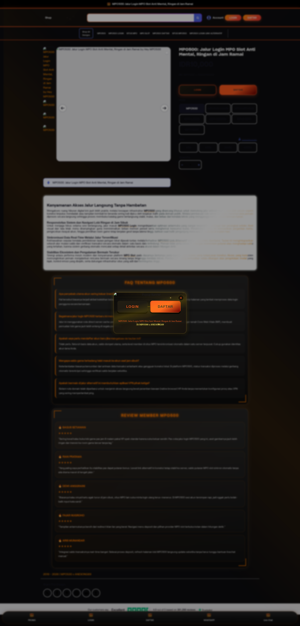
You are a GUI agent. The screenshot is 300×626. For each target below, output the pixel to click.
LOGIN (132, 306)
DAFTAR (165, 306)
